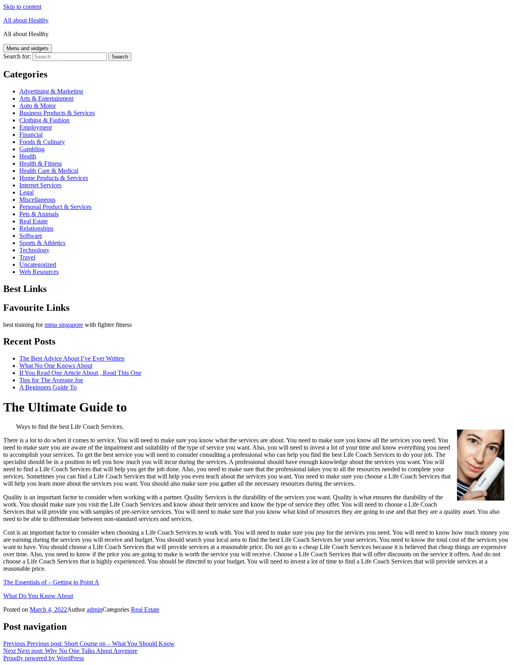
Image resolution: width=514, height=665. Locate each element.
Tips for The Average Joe (51, 380)
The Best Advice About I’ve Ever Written (71, 358)
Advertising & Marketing (51, 91)
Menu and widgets (27, 48)
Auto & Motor (37, 105)
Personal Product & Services (55, 206)
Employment (35, 127)
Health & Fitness (40, 163)
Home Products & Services (53, 177)
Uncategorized (37, 264)
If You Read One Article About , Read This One (80, 372)
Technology (34, 250)
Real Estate (33, 221)
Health (27, 156)
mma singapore (64, 324)
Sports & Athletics (42, 242)
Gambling (32, 149)
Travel (27, 257)
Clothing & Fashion (44, 120)
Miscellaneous (37, 199)
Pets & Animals (39, 214)
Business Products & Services (57, 112)
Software (30, 235)
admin (94, 609)
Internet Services (40, 185)
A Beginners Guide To (48, 387)
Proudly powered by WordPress (43, 658)
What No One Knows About (55, 365)
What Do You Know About (38, 595)
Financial (31, 134)
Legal (26, 192)
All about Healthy (26, 20)
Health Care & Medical (48, 170)
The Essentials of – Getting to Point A (51, 582)
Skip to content (22, 6)
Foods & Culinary (42, 141)
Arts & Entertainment (46, 98)
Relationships (36, 228)
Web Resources (39, 271)
